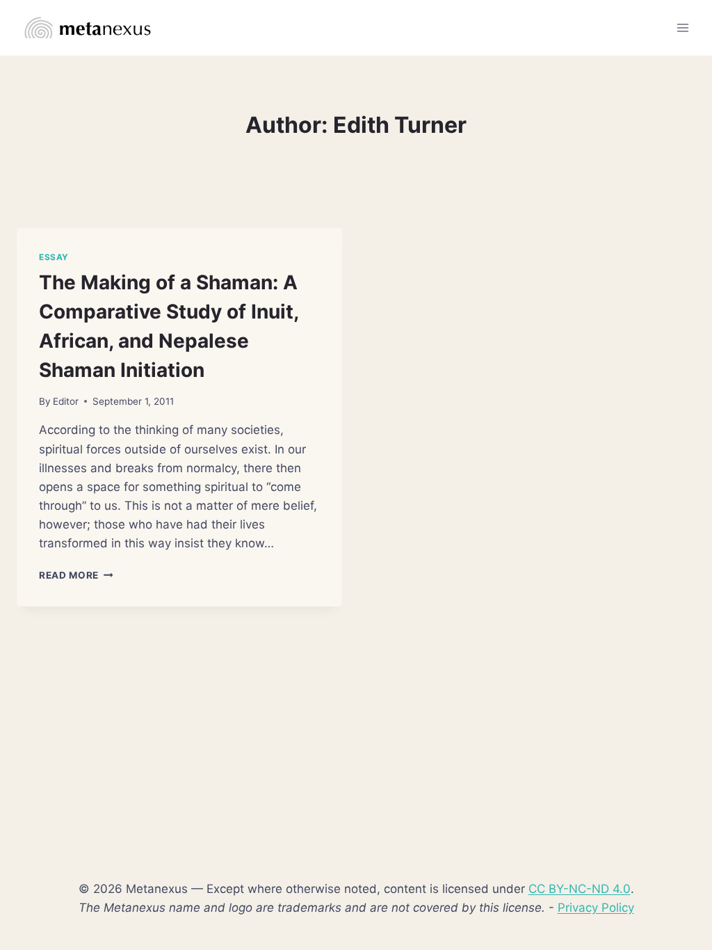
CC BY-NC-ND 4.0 (579, 889)
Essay (54, 257)
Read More (76, 575)
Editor (66, 401)
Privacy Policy (596, 908)
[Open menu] (682, 27)
